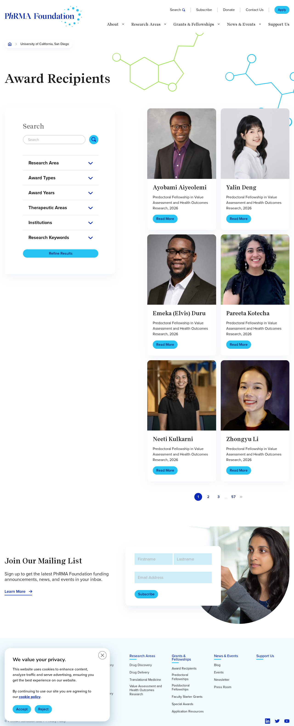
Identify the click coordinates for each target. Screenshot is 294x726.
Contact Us (254, 10)
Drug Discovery (141, 665)
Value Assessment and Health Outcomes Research (146, 690)
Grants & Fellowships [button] (193, 24)
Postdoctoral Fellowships (180, 688)
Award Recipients (184, 669)
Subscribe (204, 10)
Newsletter (221, 680)
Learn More (15, 591)
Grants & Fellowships (181, 657)
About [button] (113, 24)
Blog (217, 665)
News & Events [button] (241, 24)
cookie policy (29, 696)
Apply (282, 9)
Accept (22, 709)
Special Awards (182, 704)
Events (219, 672)
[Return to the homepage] (43, 16)
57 (233, 496)
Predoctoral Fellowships (180, 677)
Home (10, 44)
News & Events (226, 655)
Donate (229, 10)
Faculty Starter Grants (187, 697)
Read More (165, 218)
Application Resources (188, 711)
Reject (43, 709)
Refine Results (61, 253)
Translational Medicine (145, 680)
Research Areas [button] (146, 24)
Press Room (222, 687)
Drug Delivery (139, 672)
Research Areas (142, 655)
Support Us (278, 24)
